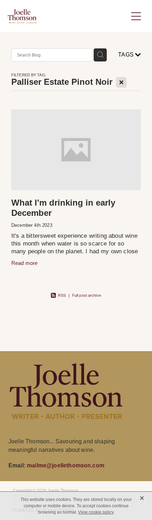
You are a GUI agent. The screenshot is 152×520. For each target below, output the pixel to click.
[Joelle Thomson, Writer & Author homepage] (68, 16)
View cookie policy (96, 512)
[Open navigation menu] (136, 16)
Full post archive (86, 295)
